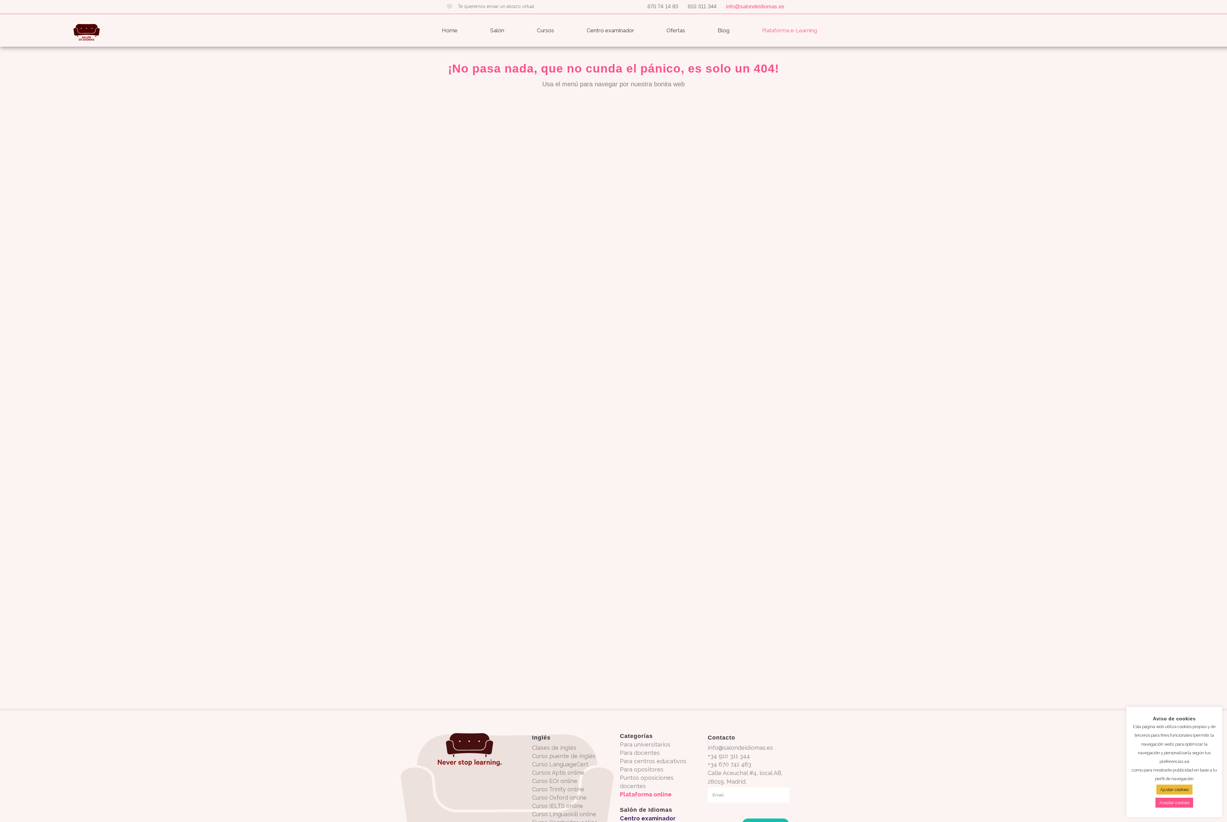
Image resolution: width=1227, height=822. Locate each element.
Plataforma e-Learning (789, 30)
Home (450, 30)
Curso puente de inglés (564, 756)
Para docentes (640, 752)
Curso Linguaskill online (564, 814)
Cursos (545, 30)
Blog (723, 30)
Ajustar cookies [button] (1174, 789)
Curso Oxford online (559, 797)
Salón (497, 30)
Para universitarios (645, 744)
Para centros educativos (653, 761)
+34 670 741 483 (729, 764)
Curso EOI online (554, 781)
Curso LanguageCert (560, 764)
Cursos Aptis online (558, 772)
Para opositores (641, 769)
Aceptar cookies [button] (1174, 802)
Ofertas (676, 30)
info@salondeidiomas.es (755, 7)
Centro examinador (610, 30)
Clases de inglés (554, 747)
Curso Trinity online (558, 789)
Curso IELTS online (557, 806)
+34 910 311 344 (729, 756)
